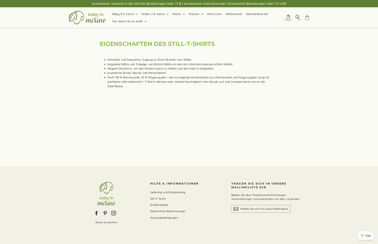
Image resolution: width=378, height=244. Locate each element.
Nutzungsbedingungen (164, 217)
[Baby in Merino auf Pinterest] (105, 213)
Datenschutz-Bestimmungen (167, 211)
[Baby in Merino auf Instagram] (113, 213)
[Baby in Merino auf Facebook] (96, 213)
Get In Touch (158, 198)
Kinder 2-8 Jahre (153, 14)
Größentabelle (159, 204)
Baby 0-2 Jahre (123, 14)
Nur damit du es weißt (128, 21)
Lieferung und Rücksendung (167, 192)
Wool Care (214, 14)
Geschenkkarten (257, 14)
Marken (194, 14)
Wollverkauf (234, 14)
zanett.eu (112, 222)
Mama (177, 14)
